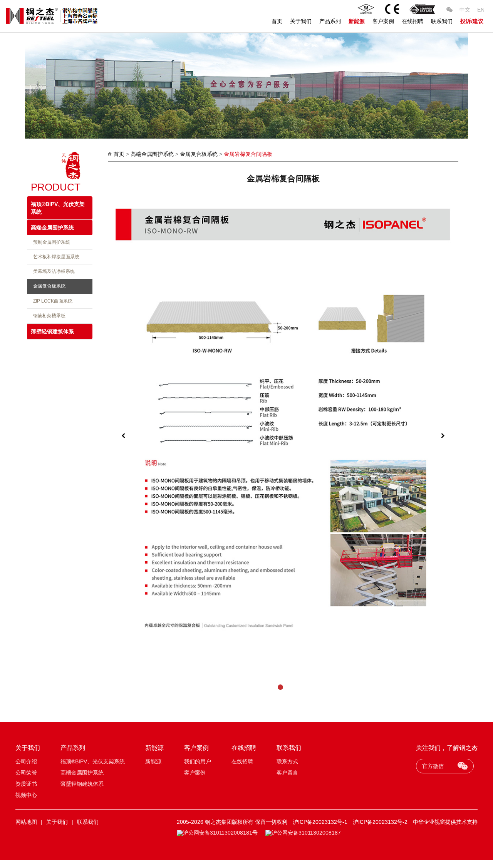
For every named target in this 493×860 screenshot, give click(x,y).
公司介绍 (26, 761)
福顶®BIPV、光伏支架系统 (58, 208)
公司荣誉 (26, 772)
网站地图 (26, 822)
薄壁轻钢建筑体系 (52, 331)
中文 (464, 10)
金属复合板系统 (48, 286)
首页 (277, 21)
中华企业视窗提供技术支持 (445, 822)
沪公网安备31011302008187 (306, 833)
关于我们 (301, 21)
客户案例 (383, 21)
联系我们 (442, 21)
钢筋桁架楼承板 (48, 315)
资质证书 (26, 783)
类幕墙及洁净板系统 (53, 271)
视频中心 (26, 795)
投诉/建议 (471, 21)
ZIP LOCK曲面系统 (51, 301)
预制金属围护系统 (50, 242)
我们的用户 (197, 761)
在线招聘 (412, 21)
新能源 (357, 21)
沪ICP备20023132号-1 (320, 822)
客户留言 (287, 772)
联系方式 (287, 761)
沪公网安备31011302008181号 (220, 833)
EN (481, 10)
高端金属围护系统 (52, 227)
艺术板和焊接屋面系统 (55, 256)
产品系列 (330, 21)
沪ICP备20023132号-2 (380, 822)
